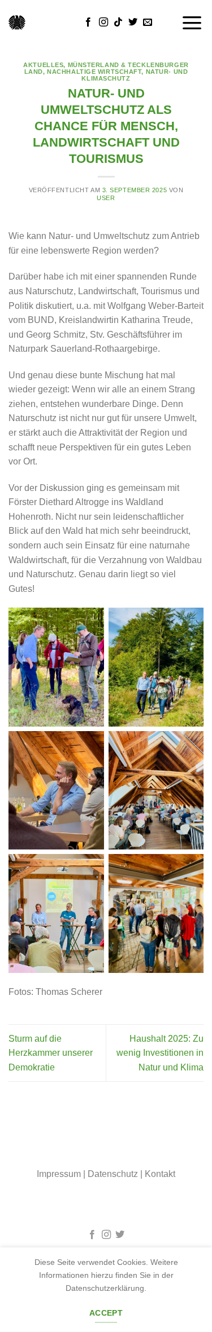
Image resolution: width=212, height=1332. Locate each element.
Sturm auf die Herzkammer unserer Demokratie (50, 1053)
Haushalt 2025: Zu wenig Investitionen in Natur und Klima (160, 1053)
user (106, 197)
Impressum (59, 1174)
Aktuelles (43, 64)
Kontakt (160, 1174)
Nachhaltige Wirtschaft (94, 71)
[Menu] (192, 22)
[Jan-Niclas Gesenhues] (16, 22)
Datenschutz (113, 1174)
